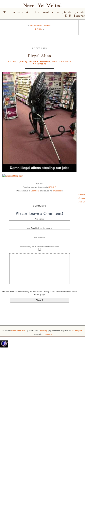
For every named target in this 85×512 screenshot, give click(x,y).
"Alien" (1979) (17, 61)
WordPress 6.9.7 (18, 331)
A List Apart (77, 331)
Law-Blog (43, 331)
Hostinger (48, 334)
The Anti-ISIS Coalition (40, 26)
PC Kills (38, 29)
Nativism (39, 64)
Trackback (57, 191)
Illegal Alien (39, 55)
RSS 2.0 (52, 187)
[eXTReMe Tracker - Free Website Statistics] (4, 347)
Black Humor (39, 61)
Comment (35, 191)
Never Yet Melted (42, 5)
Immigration (62, 61)
